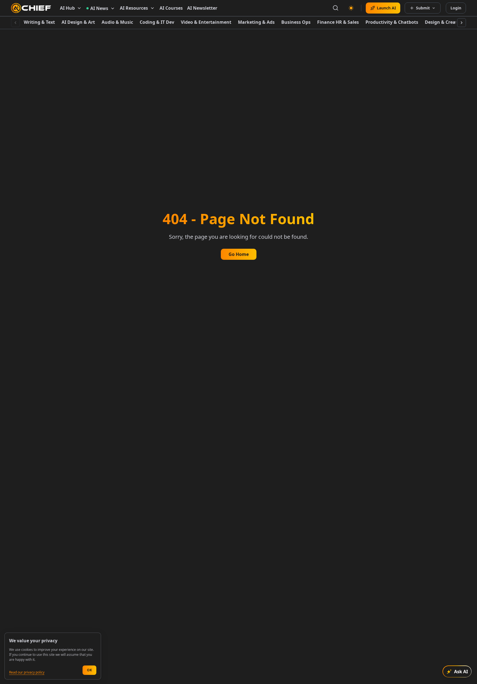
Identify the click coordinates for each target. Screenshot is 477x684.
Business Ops (296, 22)
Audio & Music (117, 22)
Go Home (239, 254)
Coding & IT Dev (157, 22)
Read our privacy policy (26, 672)
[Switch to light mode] (351, 8)
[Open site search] (335, 8)
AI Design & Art (78, 22)
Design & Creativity (446, 22)
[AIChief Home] (31, 8)
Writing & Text (39, 22)
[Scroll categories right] (461, 22)
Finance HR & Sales (338, 22)
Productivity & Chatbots (391, 22)
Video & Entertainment (206, 22)
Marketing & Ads (256, 22)
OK (89, 670)
